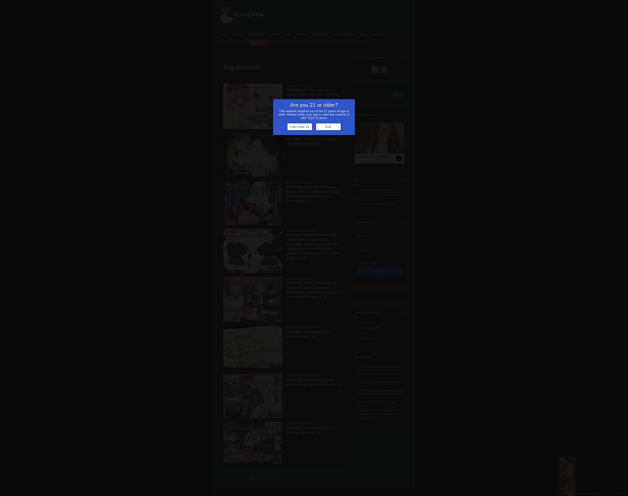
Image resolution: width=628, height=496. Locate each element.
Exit (328, 127)
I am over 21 (300, 127)
